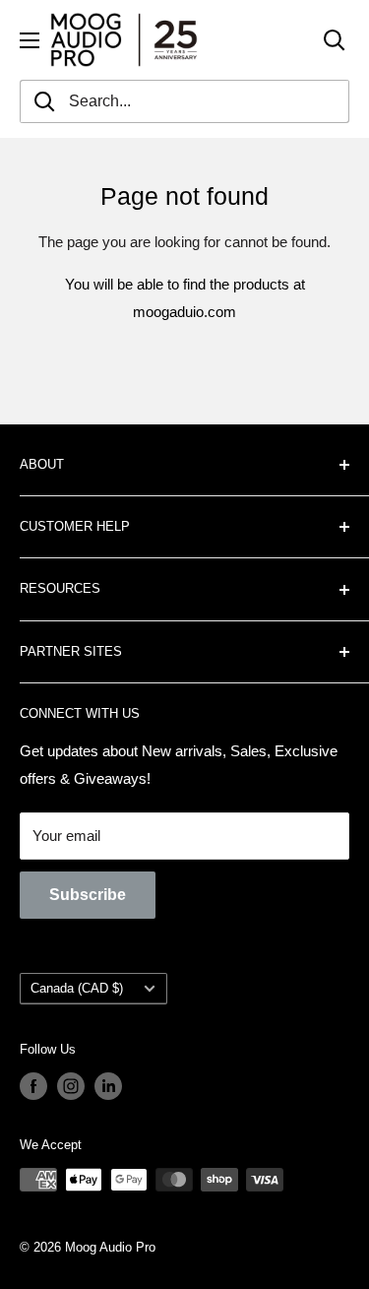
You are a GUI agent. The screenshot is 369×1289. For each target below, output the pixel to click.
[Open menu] (29, 40)
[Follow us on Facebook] (33, 1086)
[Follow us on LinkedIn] (108, 1086)
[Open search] (334, 40)
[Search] (44, 101)
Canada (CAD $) (77, 988)
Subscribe (87, 894)
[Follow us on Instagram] (71, 1086)
